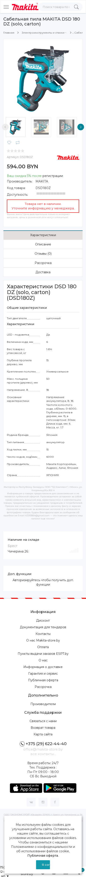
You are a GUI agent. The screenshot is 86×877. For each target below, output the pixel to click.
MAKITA (42, 181)
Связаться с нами (43, 721)
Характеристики (43, 235)
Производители (43, 704)
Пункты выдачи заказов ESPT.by (43, 654)
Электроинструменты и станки (43, 32)
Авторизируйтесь (26, 580)
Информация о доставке (43, 667)
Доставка (43, 272)
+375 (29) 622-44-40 (46, 743)
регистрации (53, 176)
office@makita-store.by (43, 749)
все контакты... (43, 754)
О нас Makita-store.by (43, 640)
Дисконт (43, 621)
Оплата (43, 647)
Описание (43, 244)
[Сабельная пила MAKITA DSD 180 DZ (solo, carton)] (43, 79)
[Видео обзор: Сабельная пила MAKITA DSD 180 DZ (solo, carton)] (43, 127)
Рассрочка (43, 263)
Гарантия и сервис (43, 674)
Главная (8, 32)
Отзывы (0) (43, 254)
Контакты (43, 634)
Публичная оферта (43, 680)
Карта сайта (43, 734)
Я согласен (46, 864)
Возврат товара (43, 728)
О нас (43, 660)
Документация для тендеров (43, 627)
